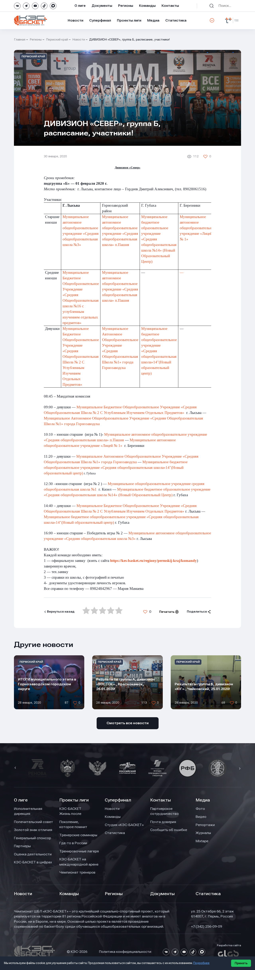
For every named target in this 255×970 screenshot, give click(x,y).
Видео (201, 817)
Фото (200, 809)
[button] (16, 768)
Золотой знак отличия (33, 830)
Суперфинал (100, 20)
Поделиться (197, 611)
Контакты (170, 6)
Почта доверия (163, 822)
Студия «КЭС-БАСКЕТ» (124, 825)
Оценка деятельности (33, 854)
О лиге (80, 6)
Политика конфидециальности (125, 952)
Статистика (175, 20)
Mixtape (202, 841)
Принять (241, 963)
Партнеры (22, 846)
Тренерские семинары (78, 835)
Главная (19, 39)
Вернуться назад (61, 611)
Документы (102, 6)
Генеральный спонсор (32, 838)
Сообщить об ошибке (168, 830)
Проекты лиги (74, 800)
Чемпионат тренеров (77, 872)
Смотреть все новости (128, 723)
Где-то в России (73, 843)
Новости (75, 20)
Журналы (203, 833)
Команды (147, 6)
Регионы (125, 6)
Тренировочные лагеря (79, 851)
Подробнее (201, 963)
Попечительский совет (33, 822)
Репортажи (205, 825)
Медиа (153, 20)
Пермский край (57, 39)
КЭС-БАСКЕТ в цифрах (33, 862)
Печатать (167, 612)
